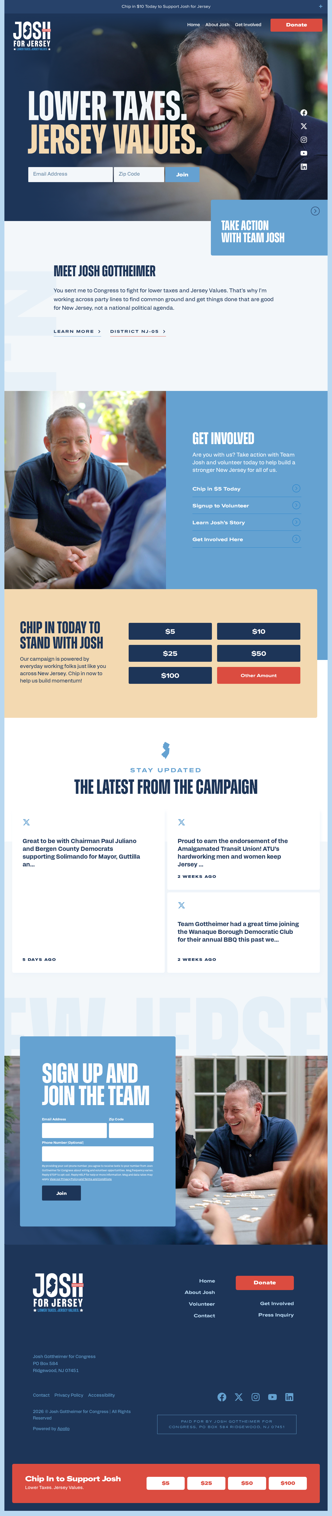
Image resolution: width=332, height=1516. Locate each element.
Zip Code (116, 1119)
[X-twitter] (303, 126)
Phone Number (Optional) (63, 1143)
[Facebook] (303, 112)
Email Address (54, 1119)
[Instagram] (303, 139)
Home (193, 25)
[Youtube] (303, 153)
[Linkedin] (303, 166)
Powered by (51, 1429)
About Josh (217, 25)
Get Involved (248, 25)
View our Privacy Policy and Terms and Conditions (81, 1179)
